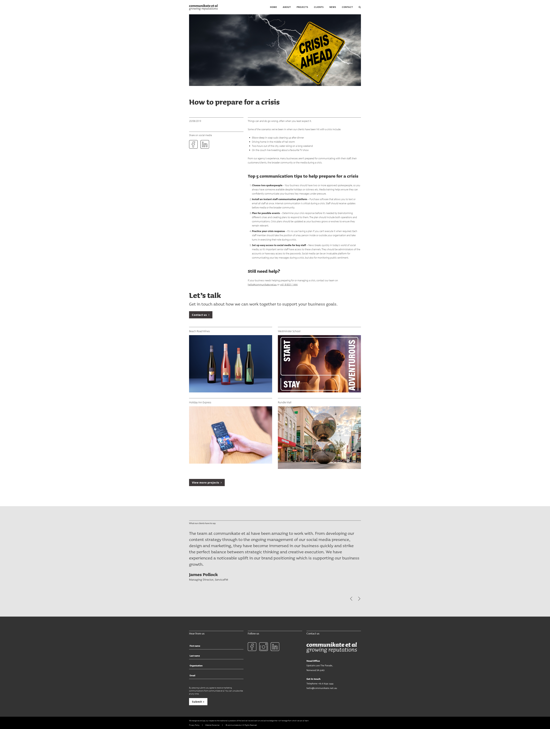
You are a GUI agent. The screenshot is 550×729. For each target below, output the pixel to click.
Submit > (198, 701)
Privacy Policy (194, 725)
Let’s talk (205, 295)
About (287, 7)
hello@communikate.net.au (262, 284)
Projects (302, 7)
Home (273, 7)
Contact (347, 7)
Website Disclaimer (212, 725)
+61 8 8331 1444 (288, 284)
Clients (319, 7)
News (332, 7)
